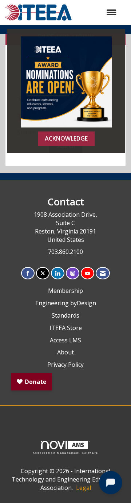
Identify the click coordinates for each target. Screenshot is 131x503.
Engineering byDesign (65, 303)
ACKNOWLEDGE (66, 138)
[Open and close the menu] (98, 12)
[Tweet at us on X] (42, 273)
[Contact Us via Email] (103, 273)
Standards (65, 315)
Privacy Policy (65, 365)
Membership (65, 291)
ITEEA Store (65, 328)
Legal (83, 488)
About (65, 352)
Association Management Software (65, 452)
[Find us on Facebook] (28, 273)
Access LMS (65, 340)
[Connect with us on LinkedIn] (57, 273)
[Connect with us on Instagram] (72, 273)
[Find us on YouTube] (87, 273)
